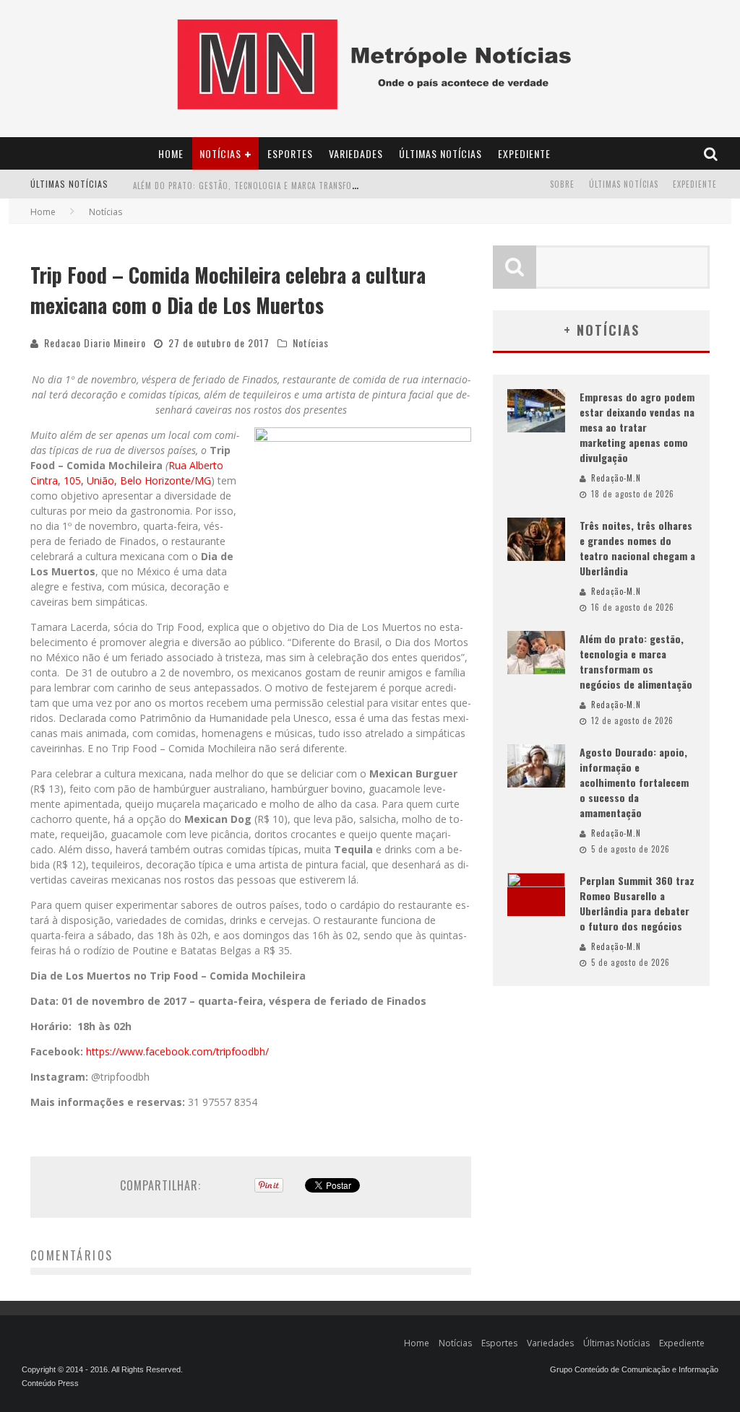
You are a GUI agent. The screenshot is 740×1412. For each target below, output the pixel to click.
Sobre (562, 184)
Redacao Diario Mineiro (95, 342)
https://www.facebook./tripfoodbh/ (177, 1051)
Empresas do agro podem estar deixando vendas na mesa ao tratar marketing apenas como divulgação (637, 427)
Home (171, 153)
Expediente (524, 153)
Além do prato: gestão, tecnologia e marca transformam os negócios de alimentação (313, 172)
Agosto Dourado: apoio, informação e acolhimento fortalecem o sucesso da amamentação (634, 782)
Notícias (220, 153)
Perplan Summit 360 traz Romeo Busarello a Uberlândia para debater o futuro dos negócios (637, 903)
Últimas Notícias (440, 153)
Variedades (356, 153)
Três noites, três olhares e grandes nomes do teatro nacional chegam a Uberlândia (637, 548)
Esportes (290, 153)
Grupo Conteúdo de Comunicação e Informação (634, 1369)
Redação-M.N (616, 478)
